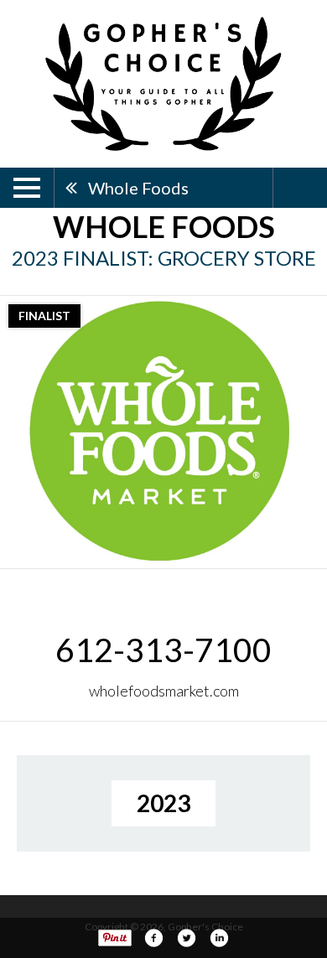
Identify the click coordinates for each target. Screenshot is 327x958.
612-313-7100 (163, 649)
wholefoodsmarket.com (164, 690)
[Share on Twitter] (186, 938)
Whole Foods (138, 188)
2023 (163, 803)
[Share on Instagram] (219, 938)
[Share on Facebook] (153, 938)
